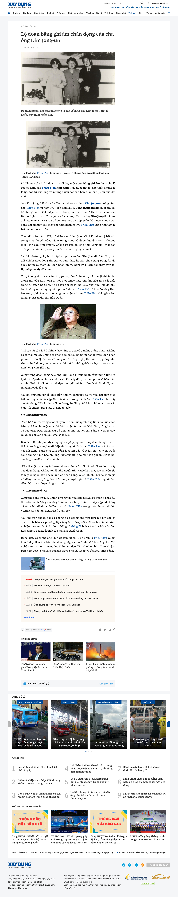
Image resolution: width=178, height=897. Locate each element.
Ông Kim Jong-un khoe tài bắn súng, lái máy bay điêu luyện (76, 559)
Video (149, 13)
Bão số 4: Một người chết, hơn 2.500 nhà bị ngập (38, 768)
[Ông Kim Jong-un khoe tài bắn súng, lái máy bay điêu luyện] (33, 563)
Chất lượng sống (76, 13)
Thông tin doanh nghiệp (26, 806)
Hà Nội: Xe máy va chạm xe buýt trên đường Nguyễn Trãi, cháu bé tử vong (30, 742)
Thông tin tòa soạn (158, 865)
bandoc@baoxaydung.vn (81, 882)
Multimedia (160, 13)
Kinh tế (50, 13)
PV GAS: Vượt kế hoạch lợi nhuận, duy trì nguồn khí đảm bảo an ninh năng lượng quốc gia (72, 852)
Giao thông (39, 13)
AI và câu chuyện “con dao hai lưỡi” (52, 585)
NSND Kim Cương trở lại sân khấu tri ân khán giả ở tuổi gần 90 (144, 795)
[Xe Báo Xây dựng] (160, 876)
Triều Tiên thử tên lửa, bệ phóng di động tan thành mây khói (100, 667)
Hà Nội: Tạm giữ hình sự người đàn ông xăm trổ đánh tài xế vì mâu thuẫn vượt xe (90, 795)
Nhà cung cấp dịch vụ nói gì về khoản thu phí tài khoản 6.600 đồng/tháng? (69, 742)
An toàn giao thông (145, 7)
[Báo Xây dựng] (19, 5)
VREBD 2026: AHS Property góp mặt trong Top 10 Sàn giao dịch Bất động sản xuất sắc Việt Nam (69, 839)
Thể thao (108, 13)
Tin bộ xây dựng (163, 7)
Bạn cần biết (19, 852)
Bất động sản (128, 7)
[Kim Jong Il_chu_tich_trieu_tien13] (68, 321)
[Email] (109, 629)
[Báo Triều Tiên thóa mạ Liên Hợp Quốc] (68, 651)
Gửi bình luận (106, 684)
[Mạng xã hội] (136, 865)
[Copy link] (114, 629)
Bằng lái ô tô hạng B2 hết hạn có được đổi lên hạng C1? (141, 768)
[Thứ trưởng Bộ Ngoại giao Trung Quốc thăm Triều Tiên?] (35, 651)
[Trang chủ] (9, 13)
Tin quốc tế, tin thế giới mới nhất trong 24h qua (58, 579)
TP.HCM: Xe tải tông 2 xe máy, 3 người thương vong (109, 744)
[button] (85, 751)
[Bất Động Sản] (136, 877)
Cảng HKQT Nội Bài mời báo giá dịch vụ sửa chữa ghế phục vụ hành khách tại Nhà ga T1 (108, 839)
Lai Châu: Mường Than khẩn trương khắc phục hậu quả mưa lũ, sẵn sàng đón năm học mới (91, 768)
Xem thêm (29, 617)
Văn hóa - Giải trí (94, 13)
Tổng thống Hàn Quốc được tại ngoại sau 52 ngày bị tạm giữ (65, 592)
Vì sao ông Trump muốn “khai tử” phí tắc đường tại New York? (66, 598)
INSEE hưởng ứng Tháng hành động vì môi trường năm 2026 (147, 838)
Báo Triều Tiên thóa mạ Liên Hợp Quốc (67, 665)
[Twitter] (105, 629)
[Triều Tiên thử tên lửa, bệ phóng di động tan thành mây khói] (100, 651)
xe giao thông (113, 7)
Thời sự (16, 13)
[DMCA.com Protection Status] (147, 883)
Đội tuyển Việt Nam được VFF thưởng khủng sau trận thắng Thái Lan (39, 782)
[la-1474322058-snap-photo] (68, 144)
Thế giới (132, 13)
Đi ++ (141, 13)
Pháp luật (61, 13)
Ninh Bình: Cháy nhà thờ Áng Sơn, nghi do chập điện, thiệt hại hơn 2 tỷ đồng (144, 782)
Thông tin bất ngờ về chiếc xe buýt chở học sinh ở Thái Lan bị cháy (68, 611)
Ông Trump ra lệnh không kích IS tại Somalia (57, 605)
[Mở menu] (169, 13)
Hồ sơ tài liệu (29, 26)
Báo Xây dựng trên (33, 630)
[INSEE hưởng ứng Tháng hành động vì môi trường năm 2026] (148, 821)
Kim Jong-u (92, 203)
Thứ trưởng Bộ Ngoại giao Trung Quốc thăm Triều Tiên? (34, 667)
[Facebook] (100, 629)
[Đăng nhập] (148, 3)
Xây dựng (27, 13)
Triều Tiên (43, 173)
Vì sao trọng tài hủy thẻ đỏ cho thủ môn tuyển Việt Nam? (148, 742)
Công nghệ (121, 13)
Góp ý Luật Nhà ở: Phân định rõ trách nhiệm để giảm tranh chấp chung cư (39, 795)
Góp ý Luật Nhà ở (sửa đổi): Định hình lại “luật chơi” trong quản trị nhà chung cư (89, 782)
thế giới (76, 526)
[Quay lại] (22, 629)
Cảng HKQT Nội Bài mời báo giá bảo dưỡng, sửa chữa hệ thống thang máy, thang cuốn (30, 839)
